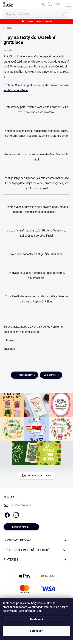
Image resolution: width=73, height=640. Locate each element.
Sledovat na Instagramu (39, 475)
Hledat (65, 14)
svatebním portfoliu (16, 90)
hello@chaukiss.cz (21, 505)
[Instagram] (15, 514)
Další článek (49, 375)
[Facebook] (7, 514)
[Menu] (68, 4)
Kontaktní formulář (21, 527)
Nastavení (36, 619)
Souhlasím (36, 630)
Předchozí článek (26, 375)
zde (39, 611)
